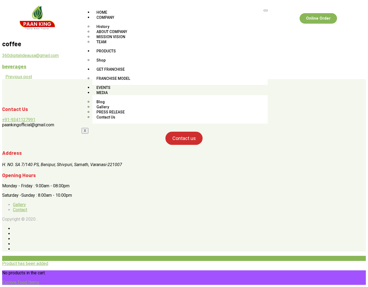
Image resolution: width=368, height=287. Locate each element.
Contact (20, 209)
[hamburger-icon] (265, 10)
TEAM (101, 42)
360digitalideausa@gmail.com (30, 55)
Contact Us (105, 117)
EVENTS (103, 87)
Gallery (19, 204)
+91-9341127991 (18, 119)
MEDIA (102, 93)
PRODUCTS (106, 51)
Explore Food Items (20, 282)
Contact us (184, 138)
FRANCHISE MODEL (113, 78)
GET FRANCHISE (110, 69)
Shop (101, 60)
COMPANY (105, 17)
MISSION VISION (110, 37)
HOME (101, 12)
